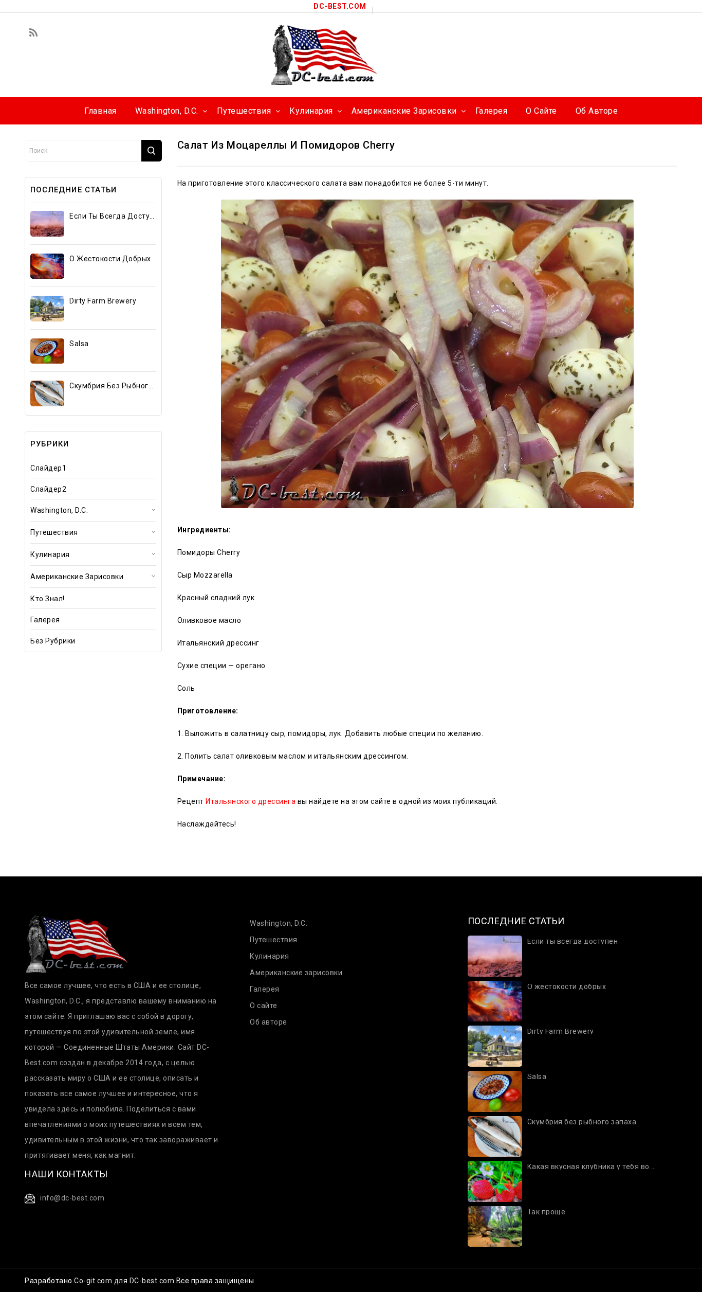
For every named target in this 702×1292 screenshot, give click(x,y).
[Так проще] (495, 1226)
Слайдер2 (48, 489)
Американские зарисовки (76, 576)
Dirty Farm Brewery (102, 301)
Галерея (45, 620)
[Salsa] (47, 351)
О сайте (264, 1005)
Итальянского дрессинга (250, 801)
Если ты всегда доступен (112, 216)
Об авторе (268, 1022)
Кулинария (50, 554)
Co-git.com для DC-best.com (125, 1281)
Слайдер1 (48, 468)
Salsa (79, 343)
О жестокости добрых (110, 259)
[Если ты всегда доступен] (47, 224)
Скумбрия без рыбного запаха (112, 386)
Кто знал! (47, 599)
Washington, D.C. (59, 510)
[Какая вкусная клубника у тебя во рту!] (495, 1181)
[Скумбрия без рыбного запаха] (47, 393)
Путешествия (54, 532)
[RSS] (33, 33)
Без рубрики (53, 641)
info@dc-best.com (72, 1198)
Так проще (546, 1212)
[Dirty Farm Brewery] (47, 308)
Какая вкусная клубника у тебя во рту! (593, 1167)
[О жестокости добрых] (47, 266)
